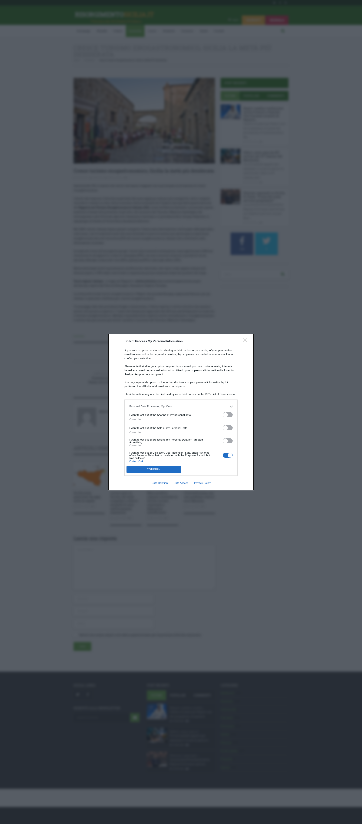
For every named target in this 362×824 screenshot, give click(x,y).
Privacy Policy (202, 482)
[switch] (228, 414)
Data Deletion (160, 482)
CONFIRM (154, 469)
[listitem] (181, 406)
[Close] (246, 341)
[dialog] (181, 412)
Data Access (181, 482)
